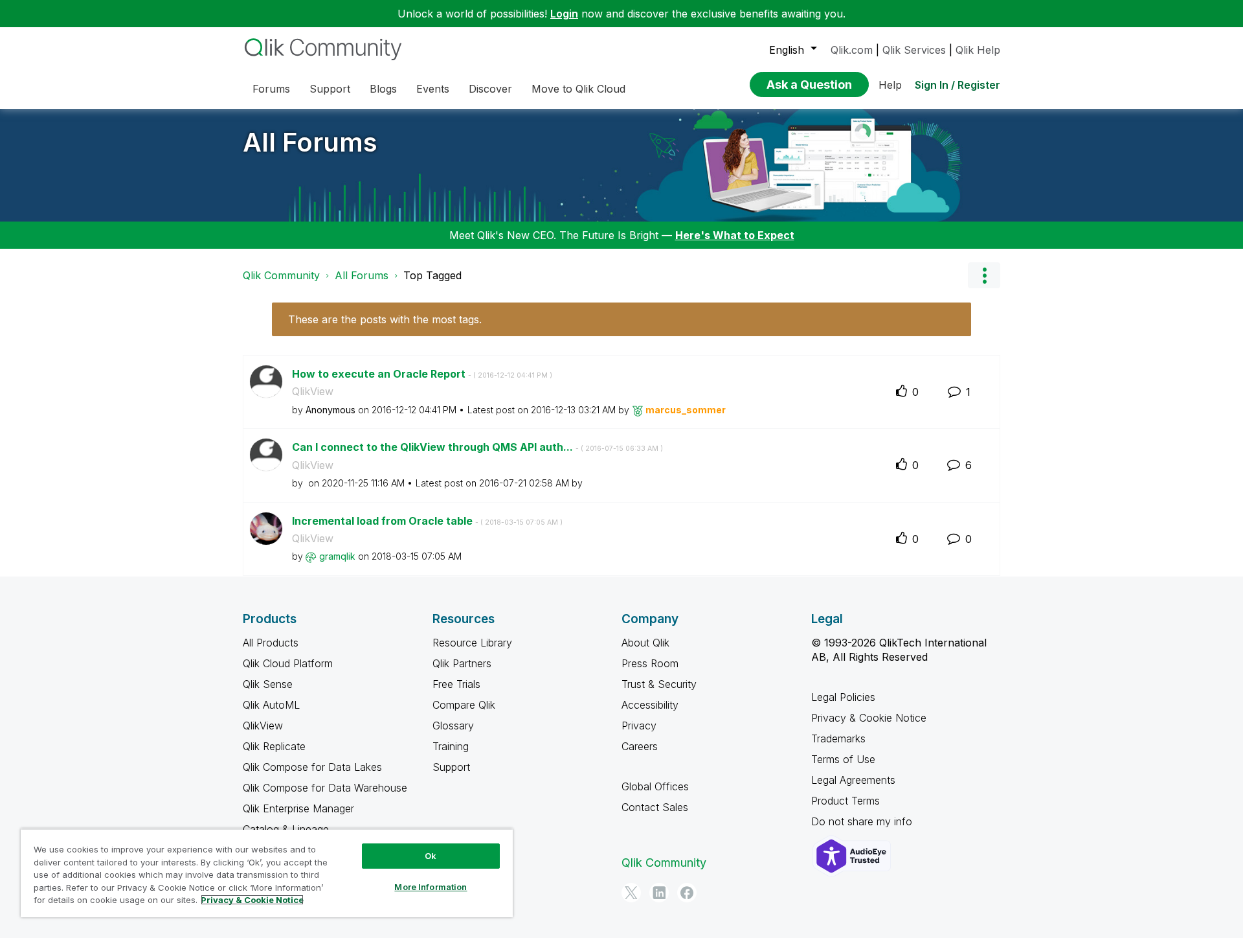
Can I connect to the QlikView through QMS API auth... (477, 446)
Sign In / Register (957, 84)
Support (451, 767)
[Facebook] (687, 892)
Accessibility (650, 704)
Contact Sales (655, 807)
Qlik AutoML (271, 704)
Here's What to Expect (734, 235)
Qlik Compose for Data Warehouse (325, 787)
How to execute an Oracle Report (422, 373)
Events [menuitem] (432, 88)
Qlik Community (281, 275)
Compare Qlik (463, 704)
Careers (640, 746)
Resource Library (472, 642)
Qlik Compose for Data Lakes (312, 767)
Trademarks (838, 738)
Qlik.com (852, 49)
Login (564, 13)
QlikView (312, 391)
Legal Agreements (853, 779)
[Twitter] (631, 892)
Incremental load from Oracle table (427, 520)
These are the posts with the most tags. (385, 319)
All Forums (310, 142)
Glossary (453, 725)
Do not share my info (863, 821)
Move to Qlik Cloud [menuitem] (578, 88)
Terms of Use (843, 759)
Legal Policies (843, 697)
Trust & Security (659, 684)
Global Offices (655, 786)
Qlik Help (978, 49)
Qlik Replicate (274, 746)
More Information (430, 887)
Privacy (639, 725)
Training (450, 746)
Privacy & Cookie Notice (868, 717)
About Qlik (645, 642)
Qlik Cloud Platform (288, 663)
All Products (270, 642)
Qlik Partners (461, 663)
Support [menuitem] (329, 88)
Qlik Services (914, 49)
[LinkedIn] (659, 892)
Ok (430, 856)
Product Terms (845, 800)
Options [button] (984, 275)
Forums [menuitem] (271, 88)
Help (890, 84)
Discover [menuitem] (490, 88)
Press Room (650, 663)
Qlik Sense (268, 684)
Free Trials (456, 684)
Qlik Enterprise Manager (298, 808)
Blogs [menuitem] (383, 88)
